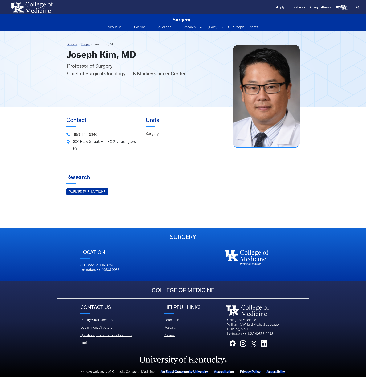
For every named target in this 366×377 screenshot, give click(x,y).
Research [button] (189, 27)
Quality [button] (212, 27)
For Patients (296, 7)
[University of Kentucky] (183, 360)
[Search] (358, 7)
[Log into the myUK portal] (342, 7)
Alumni (326, 7)
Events (253, 27)
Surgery (72, 44)
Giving (313, 7)
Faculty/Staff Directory (96, 320)
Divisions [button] (138, 27)
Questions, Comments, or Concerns (106, 335)
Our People (236, 27)
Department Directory (96, 327)
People (85, 44)
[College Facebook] (233, 344)
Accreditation (224, 371)
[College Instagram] (243, 344)
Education (171, 320)
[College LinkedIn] (264, 344)
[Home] (32, 7)
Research (171, 327)
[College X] (253, 343)
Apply (280, 7)
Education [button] (164, 27)
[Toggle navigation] (5, 7)
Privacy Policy (250, 371)
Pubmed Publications (87, 191)
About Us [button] (114, 27)
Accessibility (276, 371)
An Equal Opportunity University (184, 371)
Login (84, 342)
